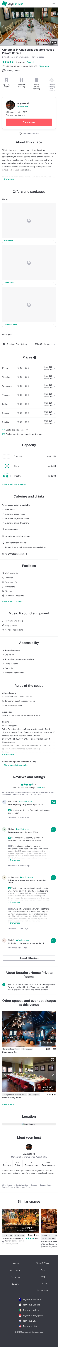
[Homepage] (12, 3)
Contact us (15, 1277)
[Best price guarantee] (26, 430)
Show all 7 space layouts (15, 484)
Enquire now (29, 122)
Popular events (43, 1290)
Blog (43, 1277)
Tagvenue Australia (32, 1299)
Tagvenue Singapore (33, 1315)
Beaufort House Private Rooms (34, 975)
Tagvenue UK (29, 1321)
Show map (44, 66)
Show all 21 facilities (13, 601)
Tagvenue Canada (31, 1304)
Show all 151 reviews (29, 958)
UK (3, 1185)
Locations (43, 1283)
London (10, 1185)
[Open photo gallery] (29, 27)
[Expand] (53, 3)
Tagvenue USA (30, 1326)
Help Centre (15, 1270)
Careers (15, 1284)
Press (43, 1270)
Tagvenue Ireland (31, 1310)
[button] (47, 4)
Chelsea (34, 1185)
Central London (22, 1185)
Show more (9, 1104)
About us (15, 1264)
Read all (30, 62)
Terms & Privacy (43, 1263)
